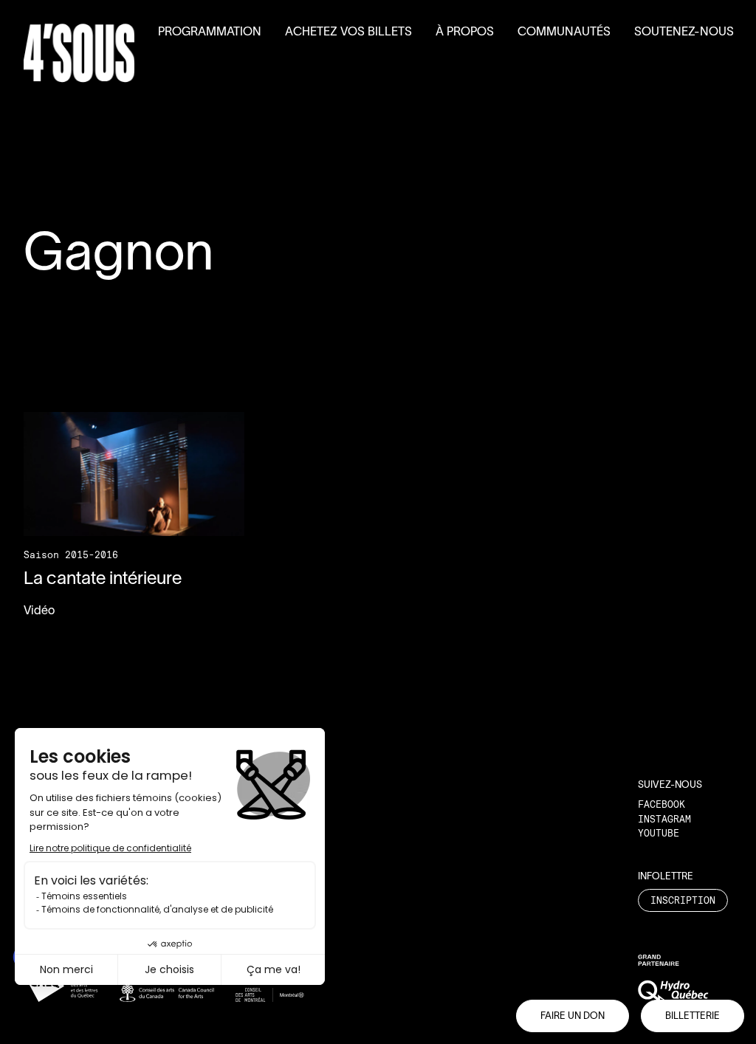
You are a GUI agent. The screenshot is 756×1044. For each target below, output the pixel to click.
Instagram (664, 819)
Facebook (661, 804)
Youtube (658, 833)
